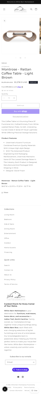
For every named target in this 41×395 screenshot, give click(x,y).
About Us (8, 275)
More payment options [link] (20, 116)
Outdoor (7, 243)
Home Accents (10, 248)
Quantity (5, 94)
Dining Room (9, 229)
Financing (8, 252)
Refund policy (29, 390)
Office (6, 238)
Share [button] (6, 192)
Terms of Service (10, 284)
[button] (4, 9)
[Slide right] (25, 58)
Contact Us (8, 270)
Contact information (16, 390)
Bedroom (8, 219)
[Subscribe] (33, 362)
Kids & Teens (9, 224)
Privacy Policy (9, 279)
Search (7, 265)
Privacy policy (17, 387)
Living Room (9, 215)
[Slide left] (16, 58)
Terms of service (29, 387)
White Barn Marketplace (19, 385)
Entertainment (10, 233)
